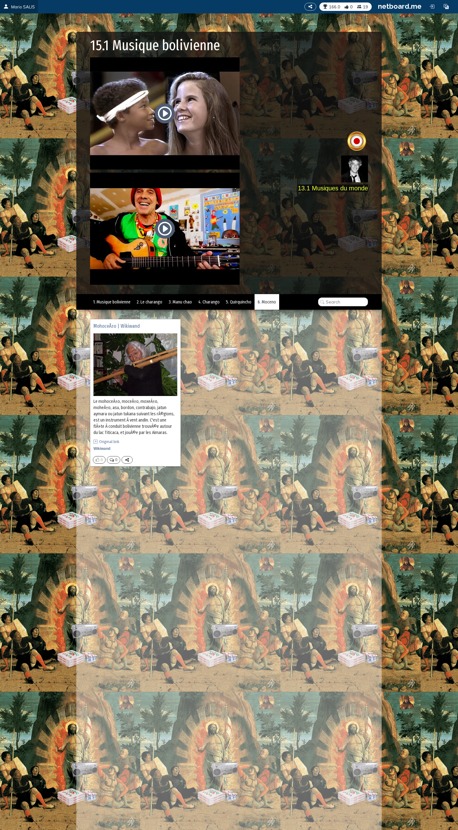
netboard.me (400, 6)
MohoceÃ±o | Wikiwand (116, 326)
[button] (446, 6)
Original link (109, 441)
